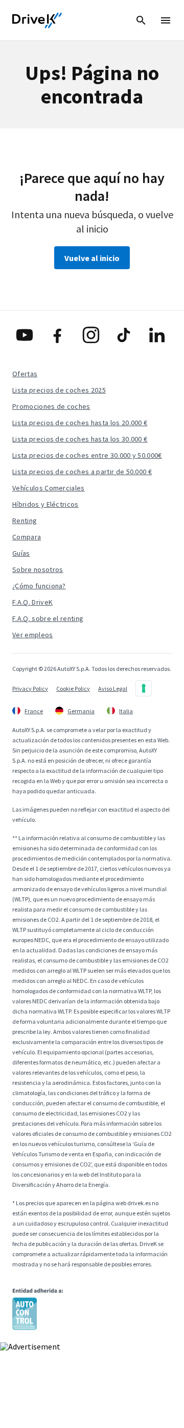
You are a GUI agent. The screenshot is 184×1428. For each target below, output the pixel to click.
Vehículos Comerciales (48, 487)
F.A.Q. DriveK (32, 602)
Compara (26, 536)
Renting (24, 520)
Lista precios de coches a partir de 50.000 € (82, 471)
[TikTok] (125, 335)
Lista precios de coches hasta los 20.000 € (79, 422)
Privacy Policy (30, 688)
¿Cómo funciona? (39, 585)
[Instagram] (92, 335)
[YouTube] (25, 335)
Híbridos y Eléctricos (45, 504)
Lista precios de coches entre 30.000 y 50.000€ (87, 455)
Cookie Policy (73, 688)
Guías (21, 553)
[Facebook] (59, 335)
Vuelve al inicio (92, 258)
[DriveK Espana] (37, 20)
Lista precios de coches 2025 (59, 390)
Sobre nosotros (37, 569)
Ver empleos (32, 634)
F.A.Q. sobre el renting (47, 618)
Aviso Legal (112, 688)
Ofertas (24, 373)
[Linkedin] (158, 335)
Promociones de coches (51, 406)
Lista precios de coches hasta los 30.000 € (79, 439)
